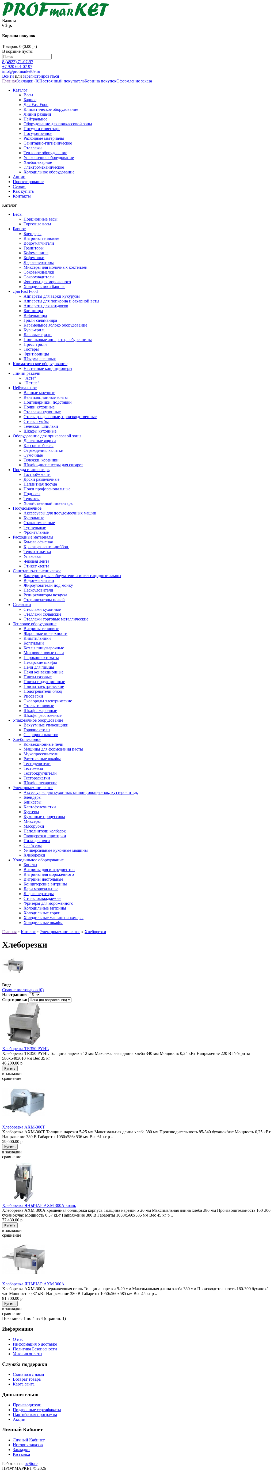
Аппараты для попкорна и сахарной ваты (61, 301)
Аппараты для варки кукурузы (52, 296)
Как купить (23, 191)
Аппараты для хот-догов (46, 306)
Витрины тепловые (41, 238)
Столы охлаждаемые (42, 898)
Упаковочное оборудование (49, 157)
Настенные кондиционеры (48, 368)
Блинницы (33, 310)
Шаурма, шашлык (40, 359)
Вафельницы (35, 315)
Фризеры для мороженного (48, 903)
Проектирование (28, 181)
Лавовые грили (38, 334)
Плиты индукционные (44, 681)
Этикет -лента (36, 566)
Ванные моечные (39, 392)
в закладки (12, 1073)
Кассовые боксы (39, 445)
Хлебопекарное (38, 162)
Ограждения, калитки (43, 450)
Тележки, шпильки (41, 426)
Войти (8, 76)
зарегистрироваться (41, 76)
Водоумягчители (39, 243)
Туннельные (35, 527)
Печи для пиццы (39, 667)
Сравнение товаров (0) (23, 989)
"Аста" (30, 378)
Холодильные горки (42, 913)
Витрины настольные (43, 879)
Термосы (32, 498)
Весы (28, 95)
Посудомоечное (38, 133)
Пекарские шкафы (40, 662)
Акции (19, 177)
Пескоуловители (38, 590)
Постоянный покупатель (62, 81)
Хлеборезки (34, 855)
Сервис (19, 186)
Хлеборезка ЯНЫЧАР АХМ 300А (33, 1284)
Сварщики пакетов (41, 734)
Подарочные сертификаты (37, 1409)
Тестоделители (37, 763)
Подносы (32, 493)
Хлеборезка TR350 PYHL (25, 1048)
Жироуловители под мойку (48, 585)
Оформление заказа (134, 81)
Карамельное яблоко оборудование (55, 325)
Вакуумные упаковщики (46, 725)
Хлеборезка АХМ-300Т (23, 1127)
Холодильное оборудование (49, 172)
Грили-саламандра (40, 320)
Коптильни (34, 643)
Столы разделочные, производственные (60, 416)
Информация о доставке (35, 1344)
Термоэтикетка (37, 551)
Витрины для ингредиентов (49, 869)
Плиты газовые (38, 677)
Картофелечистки (40, 807)
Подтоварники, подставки (48, 402)
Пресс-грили (35, 344)
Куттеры (31, 811)
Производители (27, 1405)
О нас (18, 1339)
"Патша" (31, 383)
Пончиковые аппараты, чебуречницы (58, 339)
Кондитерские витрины (45, 884)
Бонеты (30, 864)
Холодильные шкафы (43, 922)
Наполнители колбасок (45, 831)
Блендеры (32, 233)
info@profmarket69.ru (21, 71)
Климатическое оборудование (51, 109)
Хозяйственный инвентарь (48, 503)
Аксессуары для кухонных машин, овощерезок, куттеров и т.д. (81, 792)
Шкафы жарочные (40, 710)
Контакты (22, 196)
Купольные (34, 518)
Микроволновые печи (44, 652)
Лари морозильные (41, 889)
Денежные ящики (40, 440)
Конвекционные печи (43, 744)
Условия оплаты (27, 1353)
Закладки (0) (28, 81)
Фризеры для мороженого (47, 281)
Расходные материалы (44, 138)
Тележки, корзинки (41, 460)
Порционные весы (41, 219)
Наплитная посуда (40, 484)
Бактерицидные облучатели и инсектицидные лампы (72, 575)
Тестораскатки (37, 778)
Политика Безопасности (35, 1349)
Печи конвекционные (43, 672)
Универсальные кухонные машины (56, 850)
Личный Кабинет (29, 1440)
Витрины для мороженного (49, 874)
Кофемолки (34, 257)
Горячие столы (37, 730)
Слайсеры (33, 845)
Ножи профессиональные (47, 489)
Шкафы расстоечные (43, 715)
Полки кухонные (39, 407)
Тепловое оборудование (45, 152)
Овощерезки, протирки (45, 836)
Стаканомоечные (39, 522)
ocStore (31, 1463)
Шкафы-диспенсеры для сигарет (53, 465)
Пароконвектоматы (41, 657)
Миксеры (32, 821)
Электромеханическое (44, 167)
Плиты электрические (44, 686)
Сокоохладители (39, 277)
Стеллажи (33, 148)
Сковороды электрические (48, 701)
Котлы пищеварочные (44, 648)
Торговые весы (37, 224)
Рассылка (21, 1454)
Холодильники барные (44, 286)
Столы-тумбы (36, 421)
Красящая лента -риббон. (46, 546)
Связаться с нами (28, 1374)
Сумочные (33, 455)
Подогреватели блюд (43, 691)
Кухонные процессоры (44, 816)
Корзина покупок (100, 81)
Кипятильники (37, 638)
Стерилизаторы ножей (44, 599)
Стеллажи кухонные (42, 412)
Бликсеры (32, 802)
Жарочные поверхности (45, 633)
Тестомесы (33, 768)
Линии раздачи (37, 114)
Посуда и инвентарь (42, 128)
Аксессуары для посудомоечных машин (60, 513)
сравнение (11, 1078)
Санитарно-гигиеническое (48, 143)
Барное (30, 99)
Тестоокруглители (40, 773)
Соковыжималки (39, 272)
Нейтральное (35, 119)
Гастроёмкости (37, 474)
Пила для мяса (37, 840)
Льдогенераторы (39, 262)
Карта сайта (24, 1384)
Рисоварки (33, 696)
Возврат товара (27, 1379)
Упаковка (32, 556)
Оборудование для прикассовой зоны (58, 124)
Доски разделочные (41, 479)
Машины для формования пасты (53, 749)
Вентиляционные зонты (46, 397)
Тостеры (31, 349)
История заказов (28, 1444)
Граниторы (34, 248)
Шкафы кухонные (40, 431)
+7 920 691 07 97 (17, 66)
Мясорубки (34, 826)
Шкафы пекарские (40, 783)
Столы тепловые (39, 705)
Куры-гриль (34, 330)
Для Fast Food (36, 104)
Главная (9, 81)
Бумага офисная (38, 542)
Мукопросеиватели (41, 754)
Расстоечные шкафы (42, 758)
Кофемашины (36, 253)
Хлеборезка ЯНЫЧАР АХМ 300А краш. (39, 1205)
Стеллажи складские (42, 614)
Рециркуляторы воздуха (45, 595)
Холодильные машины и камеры (53, 917)
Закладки (21, 1449)
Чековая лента (36, 561)
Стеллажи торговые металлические (56, 619)
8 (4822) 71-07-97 (17, 61)
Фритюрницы (36, 354)
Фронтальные (36, 532)
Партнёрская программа (35, 1414)
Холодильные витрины (45, 908)
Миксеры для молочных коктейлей (55, 267)
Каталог (20, 90)
